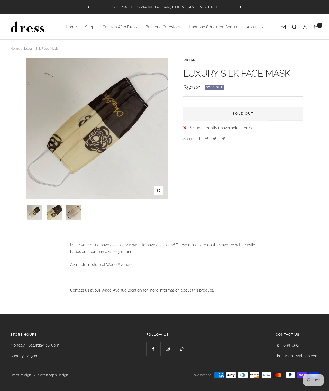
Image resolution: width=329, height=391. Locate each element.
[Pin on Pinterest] (206, 138)
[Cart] (316, 27)
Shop (89, 27)
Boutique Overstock (163, 27)
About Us (255, 27)
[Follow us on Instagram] (167, 349)
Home (71, 27)
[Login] (305, 27)
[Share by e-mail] (223, 138)
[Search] (294, 27)
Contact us (79, 290)
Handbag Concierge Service (214, 27)
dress (189, 60)
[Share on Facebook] (200, 138)
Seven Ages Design (53, 375)
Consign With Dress (120, 27)
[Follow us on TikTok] (182, 349)
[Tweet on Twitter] (215, 138)
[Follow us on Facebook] (153, 349)
